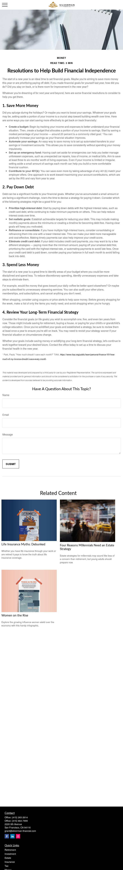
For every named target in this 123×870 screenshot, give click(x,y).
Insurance (10, 861)
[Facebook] (7, 836)
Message (7, 434)
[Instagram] (18, 836)
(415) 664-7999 (20, 820)
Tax (6, 865)
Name (5, 395)
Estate (8, 857)
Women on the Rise (14, 615)
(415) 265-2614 (20, 817)
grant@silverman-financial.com (20, 830)
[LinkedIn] (12, 836)
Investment (10, 853)
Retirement (10, 849)
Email (5, 415)
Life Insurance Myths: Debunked (23, 544)
